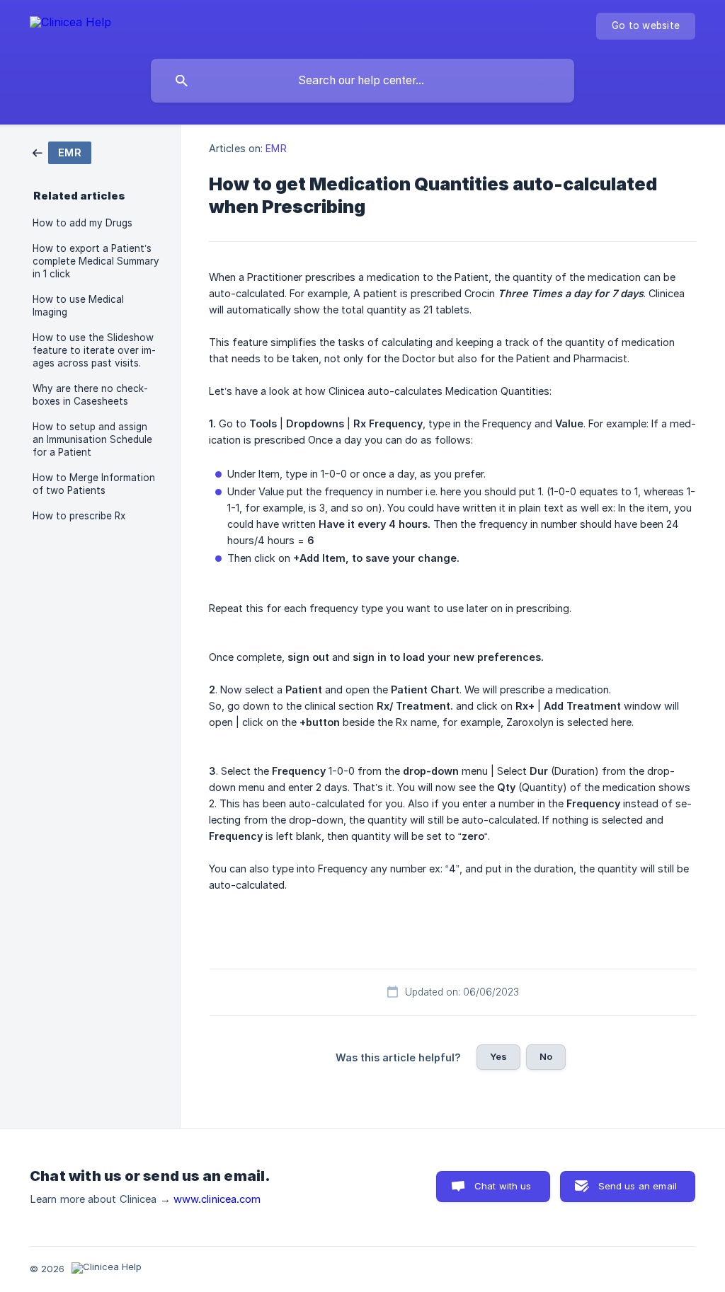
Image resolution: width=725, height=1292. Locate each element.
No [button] (546, 1056)
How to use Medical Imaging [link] (78, 306)
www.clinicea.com (217, 1199)
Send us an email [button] (637, 1186)
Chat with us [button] (503, 1186)
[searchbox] (362, 81)
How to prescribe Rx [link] (79, 515)
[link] (62, 151)
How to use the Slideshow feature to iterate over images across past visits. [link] (94, 350)
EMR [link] (276, 148)
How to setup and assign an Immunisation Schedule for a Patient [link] (92, 439)
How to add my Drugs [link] (82, 223)
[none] (70, 24)
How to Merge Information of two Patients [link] (94, 484)
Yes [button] (498, 1056)
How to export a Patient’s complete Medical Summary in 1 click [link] (96, 261)
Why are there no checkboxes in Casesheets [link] (90, 395)
